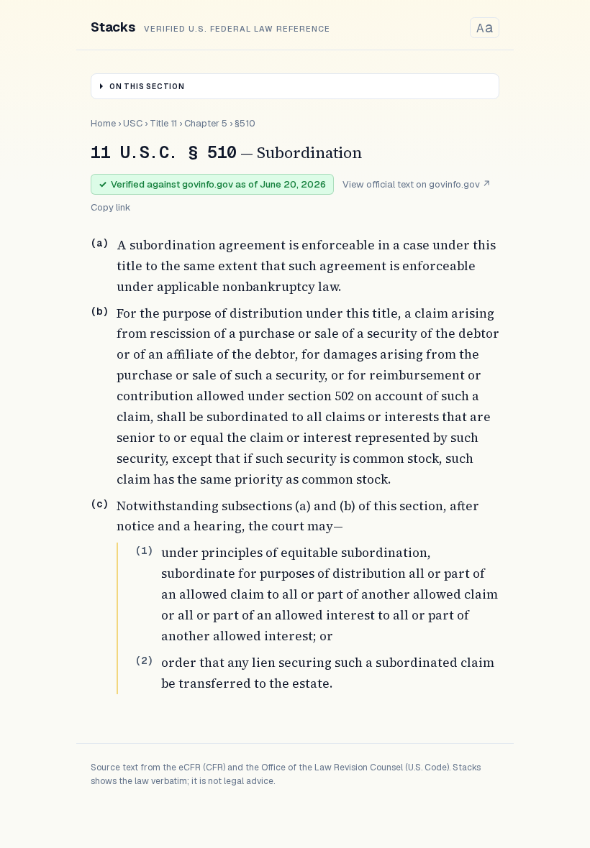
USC (132, 123)
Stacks (113, 27)
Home (103, 123)
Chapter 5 (205, 123)
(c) (99, 503)
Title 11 (163, 123)
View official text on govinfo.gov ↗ (416, 184)
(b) (99, 311)
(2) (144, 660)
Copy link (111, 207)
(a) (99, 242)
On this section (147, 86)
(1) (144, 550)
